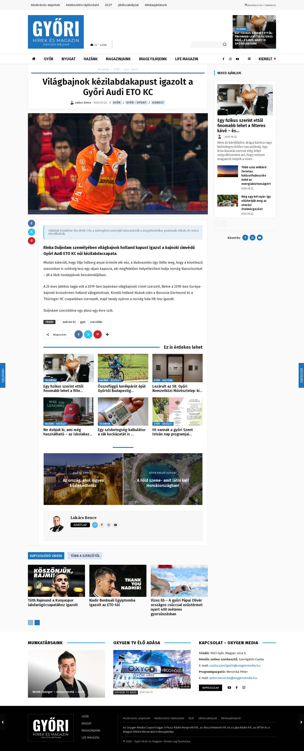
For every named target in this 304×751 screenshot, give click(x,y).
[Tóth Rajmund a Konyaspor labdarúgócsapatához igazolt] (56, 581)
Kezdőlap (103, 69)
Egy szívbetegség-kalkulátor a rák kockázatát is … (122, 432)
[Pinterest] (97, 334)
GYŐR (116, 69)
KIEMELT (158, 102)
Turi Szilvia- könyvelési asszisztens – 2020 (61, 692)
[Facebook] (223, 59)
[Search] (225, 44)
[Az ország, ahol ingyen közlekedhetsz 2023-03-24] (2, 722)
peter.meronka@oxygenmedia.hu (233, 678)
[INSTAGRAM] (244, 688)
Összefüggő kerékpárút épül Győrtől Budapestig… (122, 388)
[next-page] (37, 622)
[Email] (95, 525)
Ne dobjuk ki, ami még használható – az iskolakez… (67, 432)
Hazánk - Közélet (110, 380)
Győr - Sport (136, 102)
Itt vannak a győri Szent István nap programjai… (172, 432)
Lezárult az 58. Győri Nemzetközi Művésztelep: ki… (177, 388)
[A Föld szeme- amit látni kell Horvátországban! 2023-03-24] (301, 722)
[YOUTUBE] (229, 688)
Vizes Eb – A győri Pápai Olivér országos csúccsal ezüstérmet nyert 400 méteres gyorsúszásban (176, 607)
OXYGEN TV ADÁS (126, 692)
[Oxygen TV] (151, 669)
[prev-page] (30, 622)
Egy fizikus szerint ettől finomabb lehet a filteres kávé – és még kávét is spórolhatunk (254, 38)
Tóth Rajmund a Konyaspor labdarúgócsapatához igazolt (53, 602)
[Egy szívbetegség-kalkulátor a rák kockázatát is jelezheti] (123, 411)
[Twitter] (88, 334)
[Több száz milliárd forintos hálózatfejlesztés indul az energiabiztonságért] (227, 171)
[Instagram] (230, 59)
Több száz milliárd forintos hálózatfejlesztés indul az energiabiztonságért (256, 176)
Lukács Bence (83, 517)
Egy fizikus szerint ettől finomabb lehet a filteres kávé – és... (241, 125)
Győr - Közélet (163, 423)
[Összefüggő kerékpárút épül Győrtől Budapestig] (123, 368)
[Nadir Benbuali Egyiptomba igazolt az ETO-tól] (117, 581)
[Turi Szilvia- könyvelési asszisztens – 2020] (66, 674)
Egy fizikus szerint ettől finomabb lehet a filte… (63, 388)
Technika (241, 29)
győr (83, 322)
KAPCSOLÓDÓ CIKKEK (46, 556)
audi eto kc (69, 322)
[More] (107, 334)
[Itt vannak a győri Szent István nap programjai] (177, 411)
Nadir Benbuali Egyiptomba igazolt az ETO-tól (112, 602)
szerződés (96, 322)
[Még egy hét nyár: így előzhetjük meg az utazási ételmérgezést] (227, 200)
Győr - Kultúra (163, 380)
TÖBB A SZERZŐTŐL (85, 556)
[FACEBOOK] (236, 688)
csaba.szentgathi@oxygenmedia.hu (235, 665)
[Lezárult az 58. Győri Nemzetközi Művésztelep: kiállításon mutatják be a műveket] (177, 368)
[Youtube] (237, 59)
